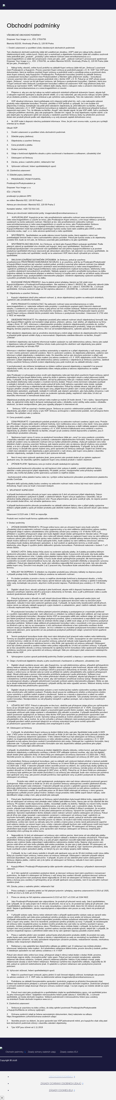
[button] (98, 4)
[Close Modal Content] (2, 1098)
